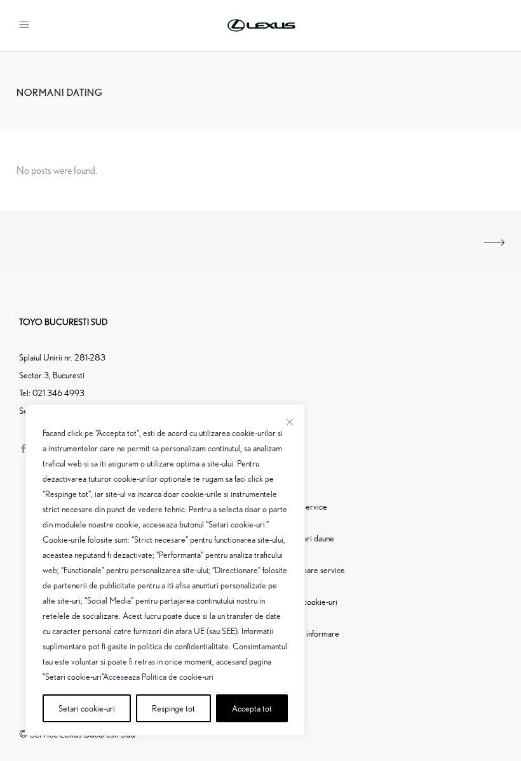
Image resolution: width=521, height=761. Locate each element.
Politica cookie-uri (306, 601)
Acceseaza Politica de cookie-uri (158, 676)
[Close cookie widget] (290, 422)
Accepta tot (252, 708)
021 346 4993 (58, 393)
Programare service (310, 570)
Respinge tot (173, 708)
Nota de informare (307, 633)
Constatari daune (305, 538)
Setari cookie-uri (86, 708)
